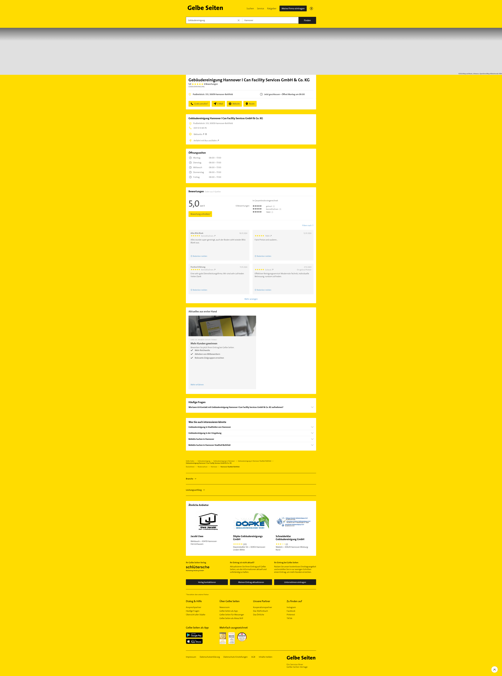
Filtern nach (307, 225)
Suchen (250, 8)
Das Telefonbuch (260, 611)
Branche (189, 478)
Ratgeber (271, 8)
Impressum (191, 657)
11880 (267, 236)
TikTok (289, 618)
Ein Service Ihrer (297, 665)
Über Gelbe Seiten (229, 601)
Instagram (291, 607)
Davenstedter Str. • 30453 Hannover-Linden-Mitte (249, 543)
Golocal (268, 269)
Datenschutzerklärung (210, 657)
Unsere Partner (261, 601)
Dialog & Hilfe (194, 601)
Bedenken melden (264, 290)
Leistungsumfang (194, 490)
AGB (253, 657)
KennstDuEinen (207, 236)
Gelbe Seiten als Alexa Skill (231, 618)
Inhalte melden (265, 657)
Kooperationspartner (262, 607)
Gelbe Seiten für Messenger (231, 614)
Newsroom (224, 607)
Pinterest (291, 614)
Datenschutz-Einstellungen (235, 657)
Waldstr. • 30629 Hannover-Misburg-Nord (292, 543)
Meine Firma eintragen (293, 8)
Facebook (291, 611)
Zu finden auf (294, 601)
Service (260, 8)
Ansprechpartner (193, 607)
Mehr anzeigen (251, 299)
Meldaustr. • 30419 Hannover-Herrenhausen (204, 540)
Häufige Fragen (192, 611)
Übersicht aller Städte (195, 614)
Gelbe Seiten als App (228, 611)
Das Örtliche (258, 614)
